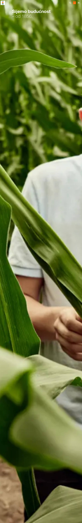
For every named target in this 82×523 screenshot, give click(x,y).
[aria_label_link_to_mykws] (74, 2)
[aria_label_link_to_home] (3, 2)
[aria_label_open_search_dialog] (70, 3)
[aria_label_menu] (79, 3)
